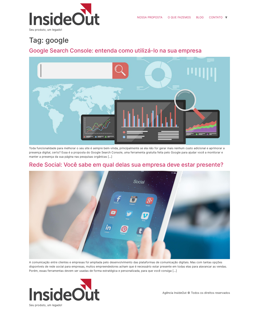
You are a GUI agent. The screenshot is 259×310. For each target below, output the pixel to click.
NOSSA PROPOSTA (149, 17)
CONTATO (216, 17)
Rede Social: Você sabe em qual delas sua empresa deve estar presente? (126, 164)
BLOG (200, 17)
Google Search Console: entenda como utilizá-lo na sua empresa (115, 50)
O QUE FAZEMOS (179, 17)
